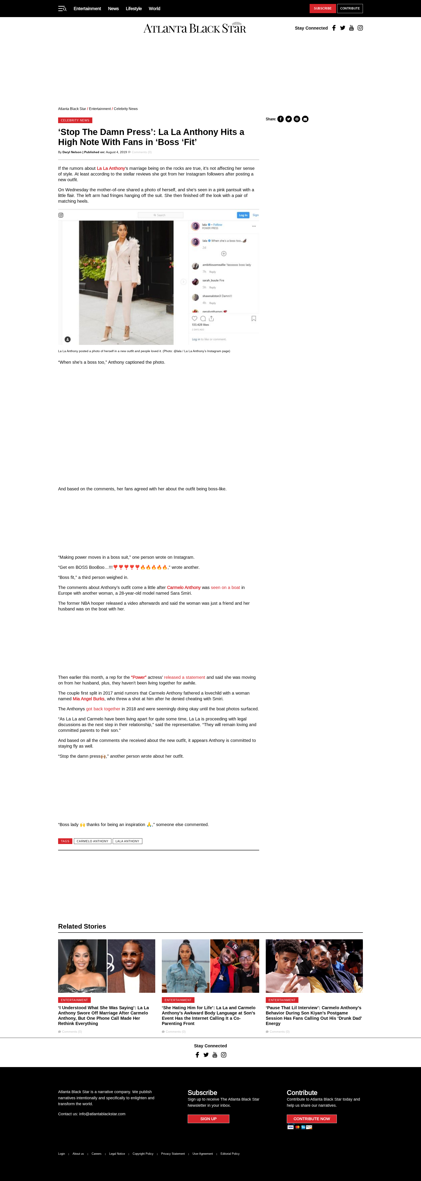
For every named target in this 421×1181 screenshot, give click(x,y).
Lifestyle (134, 8)
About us (78, 1153)
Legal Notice (117, 1153)
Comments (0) (142, 152)
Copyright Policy (143, 1153)
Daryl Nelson (72, 152)
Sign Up (208, 1119)
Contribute (350, 8)
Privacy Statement (173, 1153)
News (113, 8)
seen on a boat (225, 587)
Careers (97, 1153)
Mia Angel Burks (88, 698)
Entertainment (87, 8)
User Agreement (203, 1153)
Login (61, 1153)
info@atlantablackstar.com (102, 1114)
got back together (103, 708)
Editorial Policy (230, 1153)
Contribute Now (312, 1119)
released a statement (184, 677)
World (154, 8)
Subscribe (323, 8)
